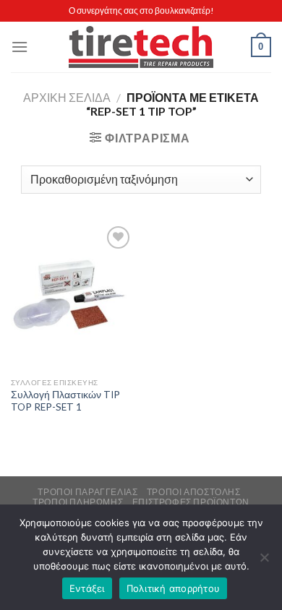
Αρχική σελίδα (67, 97)
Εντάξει (87, 588)
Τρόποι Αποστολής (194, 491)
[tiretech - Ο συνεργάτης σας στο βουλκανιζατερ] (141, 47)
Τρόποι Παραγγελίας (87, 491)
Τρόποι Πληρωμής (78, 502)
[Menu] (19, 46)
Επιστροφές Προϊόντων (190, 502)
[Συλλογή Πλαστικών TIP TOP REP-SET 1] (72, 296)
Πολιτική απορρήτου (174, 588)
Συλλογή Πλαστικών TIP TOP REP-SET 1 (65, 401)
